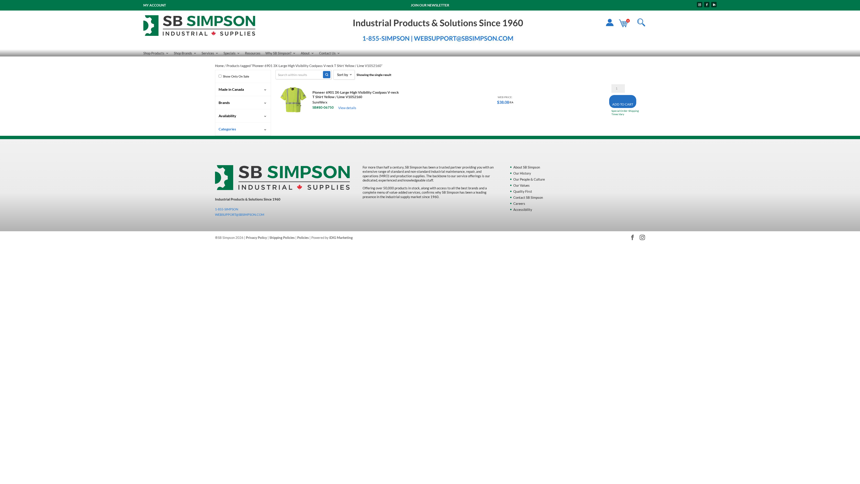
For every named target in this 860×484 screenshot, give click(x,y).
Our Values (521, 185)
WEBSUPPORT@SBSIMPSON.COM (239, 214)
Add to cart (622, 104)
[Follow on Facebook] (707, 4)
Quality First (522, 191)
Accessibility (522, 209)
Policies (303, 238)
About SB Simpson (526, 167)
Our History (522, 173)
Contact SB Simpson (528, 197)
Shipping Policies (282, 238)
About (305, 53)
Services (208, 53)
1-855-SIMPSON (226, 209)
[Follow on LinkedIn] (714, 4)
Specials (230, 53)
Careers (519, 203)
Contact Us (327, 53)
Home (219, 66)
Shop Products (153, 53)
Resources (252, 53)
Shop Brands (183, 53)
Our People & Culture (529, 179)
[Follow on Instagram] (699, 4)
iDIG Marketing (341, 238)
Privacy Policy (256, 238)
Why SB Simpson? (278, 53)
